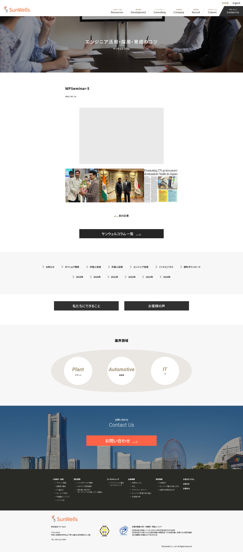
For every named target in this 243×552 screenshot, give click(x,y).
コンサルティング (113, 479)
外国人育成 (95, 266)
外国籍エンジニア (62, 496)
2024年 (166, 276)
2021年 (114, 276)
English (236, 3)
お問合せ (186, 488)
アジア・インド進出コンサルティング (117, 483)
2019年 (79, 276)
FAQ (133, 486)
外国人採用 (117, 266)
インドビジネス (166, 266)
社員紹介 (162, 482)
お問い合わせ (117, 441)
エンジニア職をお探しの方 (169, 486)
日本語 (225, 3)
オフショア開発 (72, 266)
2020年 (97, 276)
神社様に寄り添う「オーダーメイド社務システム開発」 (89, 490)
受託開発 (77, 479)
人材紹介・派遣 (58, 479)
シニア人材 (60, 500)
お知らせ (50, 266)
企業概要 (131, 479)
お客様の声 (156, 305)
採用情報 (159, 479)
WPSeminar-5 (77, 88)
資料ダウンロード (192, 266)
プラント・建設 (61, 482)
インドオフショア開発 (85, 482)
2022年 (132, 276)
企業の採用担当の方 (167, 489)
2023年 (149, 276)
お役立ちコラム (188, 479)
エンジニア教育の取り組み (141, 493)
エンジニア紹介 (62, 493)
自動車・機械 (61, 486)
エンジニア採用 (140, 266)
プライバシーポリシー (139, 489)
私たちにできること (86, 305)
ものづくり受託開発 (84, 486)
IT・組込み (60, 489)
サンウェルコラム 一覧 (117, 233)
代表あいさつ (137, 482)
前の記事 (124, 216)
